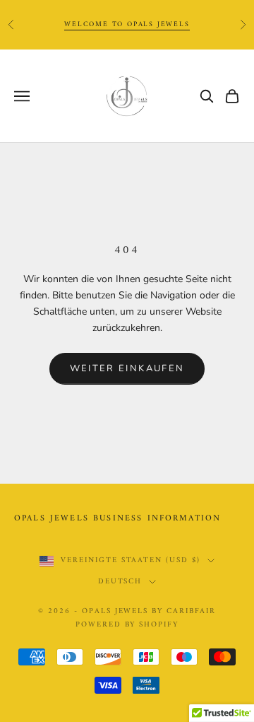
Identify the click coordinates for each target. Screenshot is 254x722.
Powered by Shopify (127, 624)
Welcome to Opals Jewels (126, 24)
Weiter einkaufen (127, 368)
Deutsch (120, 582)
